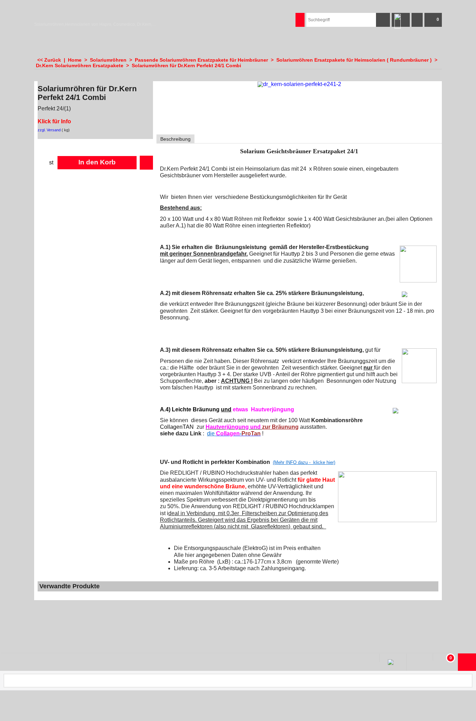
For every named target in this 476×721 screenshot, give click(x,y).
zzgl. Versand (49, 130)
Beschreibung (175, 139)
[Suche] (383, 20)
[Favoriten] (146, 162)
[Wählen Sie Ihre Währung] (417, 20)
